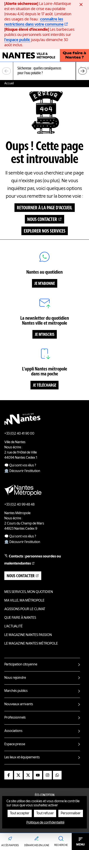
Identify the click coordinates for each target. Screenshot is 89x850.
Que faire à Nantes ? (74, 55)
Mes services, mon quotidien (28, 592)
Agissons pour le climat (24, 609)
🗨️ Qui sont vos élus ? (20, 465)
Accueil (9, 83)
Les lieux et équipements (22, 757)
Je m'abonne (44, 284)
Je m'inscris (44, 335)
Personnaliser (71, 813)
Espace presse (14, 744)
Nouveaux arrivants (18, 704)
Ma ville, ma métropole (24, 600)
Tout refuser (45, 813)
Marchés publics (16, 691)
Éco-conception (44, 795)
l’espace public (17, 40)
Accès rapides (10, 845)
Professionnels (15, 717)
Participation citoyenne (20, 664)
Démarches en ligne (36, 845)
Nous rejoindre (15, 678)
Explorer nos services (44, 231)
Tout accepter (19, 813)
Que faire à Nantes (20, 618)
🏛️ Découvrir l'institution (22, 471)
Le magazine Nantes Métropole (31, 643)
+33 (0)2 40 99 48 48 (19, 504)
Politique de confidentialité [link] (45, 822)
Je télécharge (44, 385)
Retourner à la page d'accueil (44, 208)
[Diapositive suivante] (82, 71)
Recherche (61, 845)
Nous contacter (42, 219)
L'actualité (13, 626)
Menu (80, 844)
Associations (13, 731)
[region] (44, 71)
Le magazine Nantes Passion (28, 635)
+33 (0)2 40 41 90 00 (19, 433)
